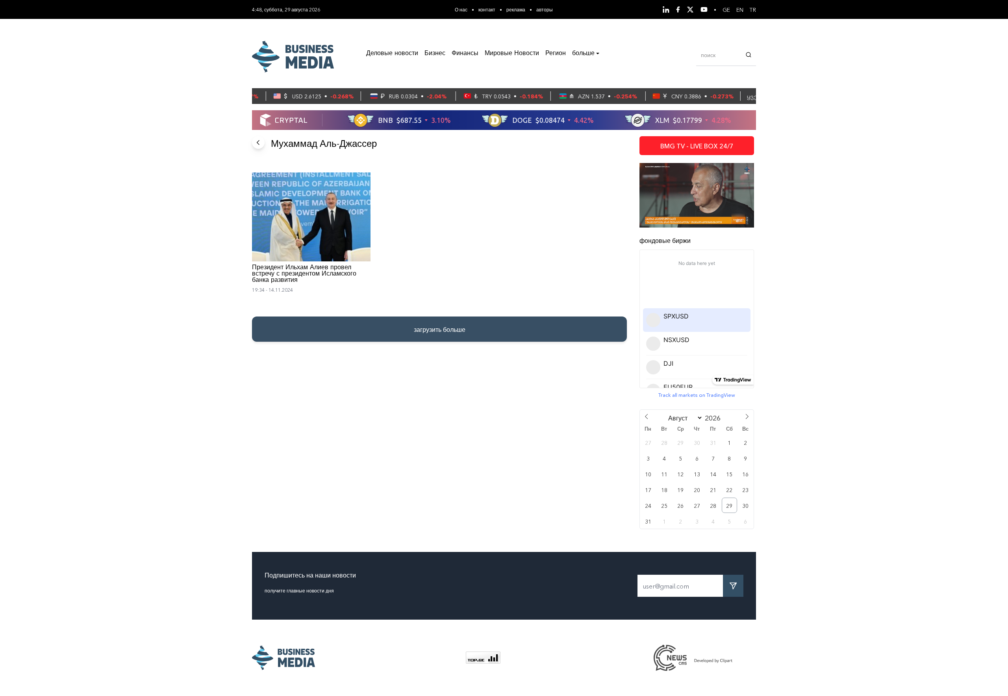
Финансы (465, 53)
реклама (515, 9)
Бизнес (434, 53)
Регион (555, 53)
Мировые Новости (512, 53)
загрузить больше (439, 329)
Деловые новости (392, 53)
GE (726, 9)
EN (739, 9)
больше (583, 53)
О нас (461, 9)
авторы (544, 9)
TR (753, 9)
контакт (486, 9)
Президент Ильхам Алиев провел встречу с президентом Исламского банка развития (304, 274)
